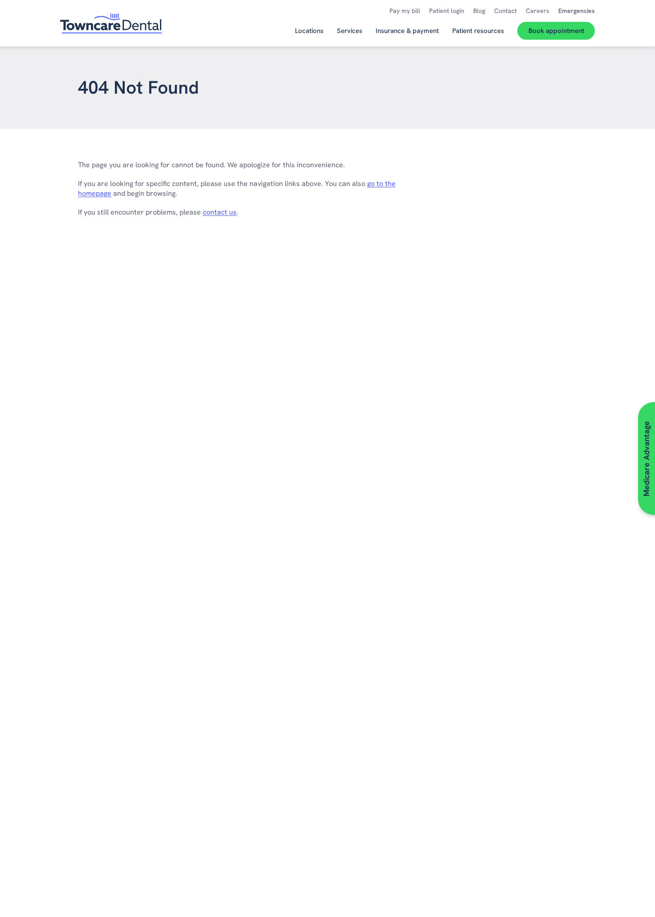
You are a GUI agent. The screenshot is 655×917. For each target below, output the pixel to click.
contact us (220, 212)
